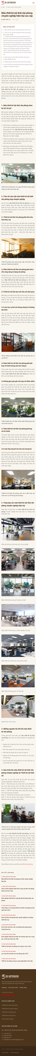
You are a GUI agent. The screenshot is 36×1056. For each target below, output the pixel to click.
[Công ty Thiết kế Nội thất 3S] (8, 2)
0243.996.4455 (8, 1035)
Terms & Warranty (14, 1052)
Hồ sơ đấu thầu (13, 987)
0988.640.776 (7, 1037)
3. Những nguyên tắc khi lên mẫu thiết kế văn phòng (17, 62)
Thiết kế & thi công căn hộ (9, 1015)
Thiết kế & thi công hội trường (9, 1008)
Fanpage (4, 987)
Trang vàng (23, 987)
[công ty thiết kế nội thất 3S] (10, 977)
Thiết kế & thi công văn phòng (10, 1005)
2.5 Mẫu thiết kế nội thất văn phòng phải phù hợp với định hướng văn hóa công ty (17, 46)
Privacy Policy (5, 1052)
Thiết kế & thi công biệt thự (9, 1012)
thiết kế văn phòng (27, 864)
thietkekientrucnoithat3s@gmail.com (14, 1039)
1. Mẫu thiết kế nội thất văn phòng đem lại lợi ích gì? (17, 30)
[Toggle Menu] (34, 3)
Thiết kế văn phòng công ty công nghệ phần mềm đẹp (17, 961)
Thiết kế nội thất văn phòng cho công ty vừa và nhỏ (16, 946)
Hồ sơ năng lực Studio (8, 1019)
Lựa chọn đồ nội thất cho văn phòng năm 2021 (14, 953)
